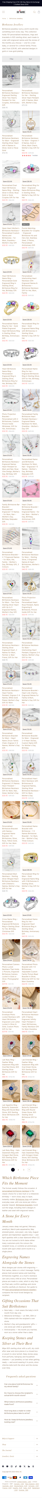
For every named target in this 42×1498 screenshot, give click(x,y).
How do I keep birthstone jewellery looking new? (18, 1420)
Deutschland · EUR (20, 1486)
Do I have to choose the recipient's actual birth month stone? (18, 1394)
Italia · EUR (27, 1488)
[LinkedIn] (29, 1466)
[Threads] (33, 1466)
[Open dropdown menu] (37, 1438)
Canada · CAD (19, 1484)
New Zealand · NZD (32, 1484)
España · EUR (17, 1488)
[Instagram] (11, 1466)
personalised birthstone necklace (15, 1191)
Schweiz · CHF (34, 1486)
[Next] (29, 1170)
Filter (11, 59)
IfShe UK (18, 1472)
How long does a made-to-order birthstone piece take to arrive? (17, 1412)
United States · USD (24, 1482)
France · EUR (7, 1488)
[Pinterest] (20, 1466)
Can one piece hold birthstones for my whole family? (18, 1385)
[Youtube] (7, 1466)
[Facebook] (3, 1466)
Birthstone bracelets (24, 1205)
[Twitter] (24, 1466)
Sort (30, 59)
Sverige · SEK (23, 1490)
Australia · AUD (7, 1486)
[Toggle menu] (3, 12)
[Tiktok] (16, 1466)
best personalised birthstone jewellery (20, 1290)
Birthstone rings (22, 1199)
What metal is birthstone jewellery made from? (18, 1403)
